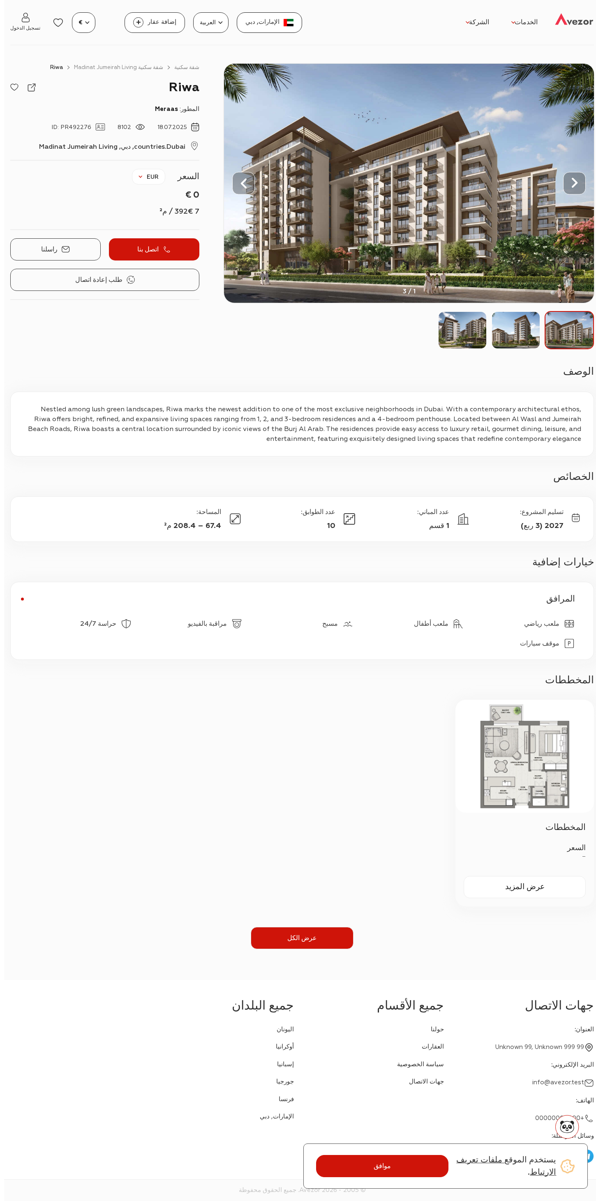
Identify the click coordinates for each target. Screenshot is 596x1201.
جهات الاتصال (426, 1082)
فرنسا (286, 1099)
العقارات (433, 1047)
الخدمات (526, 22)
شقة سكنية (186, 67)
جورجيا (285, 1082)
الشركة (479, 22)
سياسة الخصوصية (420, 1064)
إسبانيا (285, 1064)
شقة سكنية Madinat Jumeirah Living (118, 67)
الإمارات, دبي (277, 1116)
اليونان (285, 1029)
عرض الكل (302, 938)
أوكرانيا (285, 1047)
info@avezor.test (558, 1082)
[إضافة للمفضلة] (14, 87)
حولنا (437, 1029)
